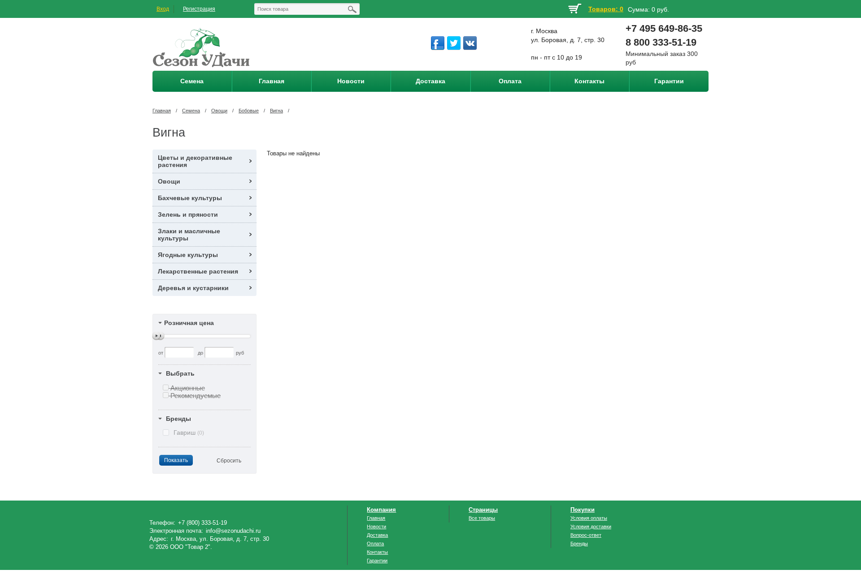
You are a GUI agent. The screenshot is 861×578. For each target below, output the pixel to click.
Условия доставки (590, 526)
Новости (376, 526)
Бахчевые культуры (190, 197)
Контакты (377, 552)
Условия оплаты (588, 518)
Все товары (482, 518)
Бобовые (249, 110)
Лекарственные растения (198, 271)
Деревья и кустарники (193, 287)
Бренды (178, 418)
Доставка (377, 535)
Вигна (276, 110)
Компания (381, 509)
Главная (161, 110)
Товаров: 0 (605, 9)
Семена (191, 110)
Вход (163, 9)
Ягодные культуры (188, 254)
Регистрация (199, 9)
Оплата (375, 543)
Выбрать (180, 373)
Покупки (582, 509)
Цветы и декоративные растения (195, 161)
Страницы (483, 509)
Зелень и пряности (188, 214)
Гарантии (377, 560)
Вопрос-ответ (585, 535)
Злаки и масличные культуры (189, 234)
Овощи (219, 110)
